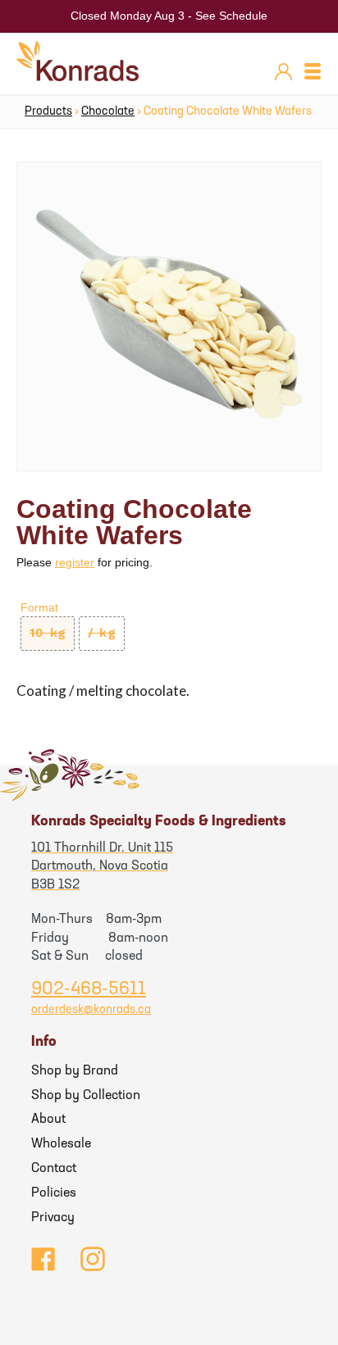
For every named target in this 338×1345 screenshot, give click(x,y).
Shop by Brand (74, 1071)
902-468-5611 (88, 989)
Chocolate (108, 112)
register (74, 562)
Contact (53, 1168)
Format (39, 607)
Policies (53, 1193)
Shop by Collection (85, 1095)
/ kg (102, 632)
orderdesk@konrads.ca (91, 1010)
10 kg (48, 632)
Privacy (53, 1218)
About (48, 1119)
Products (48, 112)
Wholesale (61, 1144)
